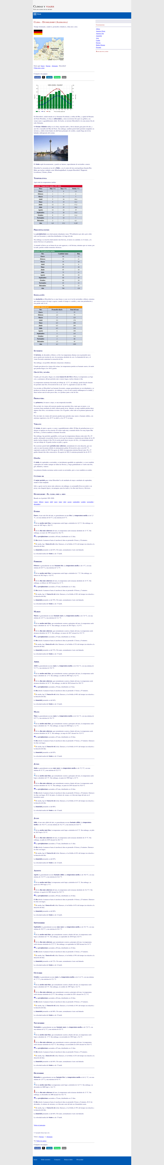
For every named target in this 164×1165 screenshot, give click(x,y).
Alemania (55, 66)
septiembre (76, 502)
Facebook (37, 77)
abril (51, 502)
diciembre (37, 504)
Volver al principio (39, 1125)
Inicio (43, 66)
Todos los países (41, 1141)
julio (64, 502)
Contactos (57, 1159)
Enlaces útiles (68, 1159)
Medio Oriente (100, 45)
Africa (98, 29)
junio (60, 502)
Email (64, 77)
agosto (70, 502)
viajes (43, 6)
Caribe (98, 40)
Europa (48, 66)
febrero (41, 502)
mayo (55, 502)
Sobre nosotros (45, 1159)
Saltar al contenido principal (41, 1)
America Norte (100, 31)
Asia (97, 38)
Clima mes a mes (39, 68)
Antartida (99, 36)
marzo (47, 502)
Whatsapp (57, 77)
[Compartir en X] (43, 77)
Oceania (98, 47)
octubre (83, 502)
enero (36, 502)
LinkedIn (49, 77)
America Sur (100, 33)
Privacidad (80, 1159)
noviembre (90, 502)
